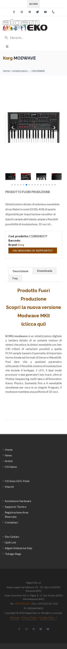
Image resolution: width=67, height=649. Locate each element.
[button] (12, 184)
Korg (8, 58)
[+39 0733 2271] (53, 12)
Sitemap (14, 617)
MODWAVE (38, 71)
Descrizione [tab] (20, 271)
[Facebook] (14, 12)
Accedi (33, 3)
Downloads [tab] (44, 270)
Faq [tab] (15, 278)
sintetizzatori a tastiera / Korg (21, 71)
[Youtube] (45, 12)
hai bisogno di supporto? (33, 250)
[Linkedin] (30, 12)
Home (6, 71)
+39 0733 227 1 (23, 603)
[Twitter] (37, 12)
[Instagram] (22, 12)
